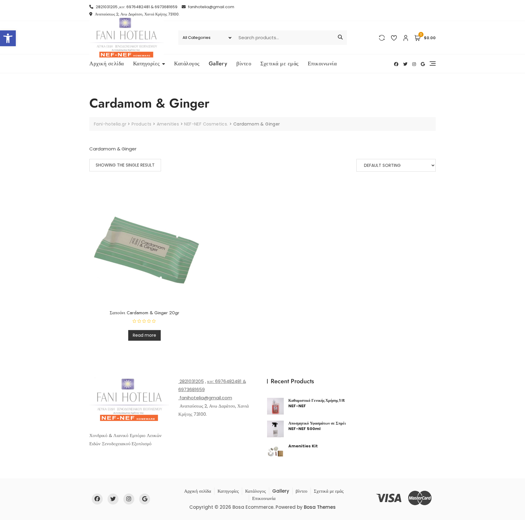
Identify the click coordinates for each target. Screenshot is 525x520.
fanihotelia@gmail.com (210, 7)
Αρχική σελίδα (106, 63)
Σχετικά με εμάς (279, 63)
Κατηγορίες (146, 63)
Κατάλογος (187, 63)
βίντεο (243, 63)
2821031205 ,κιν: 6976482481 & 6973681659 (136, 7)
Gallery (218, 63)
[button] (8, 38)
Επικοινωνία (322, 63)
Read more (144, 335)
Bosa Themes (320, 507)
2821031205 (191, 381)
